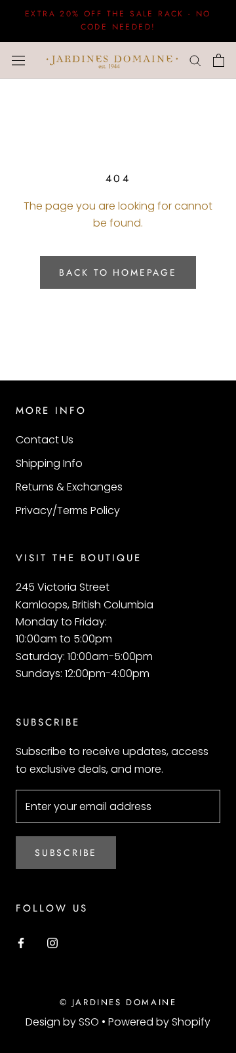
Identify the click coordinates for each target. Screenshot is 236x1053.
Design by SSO (64, 1021)
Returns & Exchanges (69, 486)
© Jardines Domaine (118, 1002)
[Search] (195, 59)
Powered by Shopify (159, 1021)
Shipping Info (49, 463)
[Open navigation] (18, 60)
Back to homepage (118, 272)
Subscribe (66, 852)
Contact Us (44, 439)
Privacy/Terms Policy (68, 510)
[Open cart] (218, 60)
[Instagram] (52, 942)
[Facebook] (21, 942)
